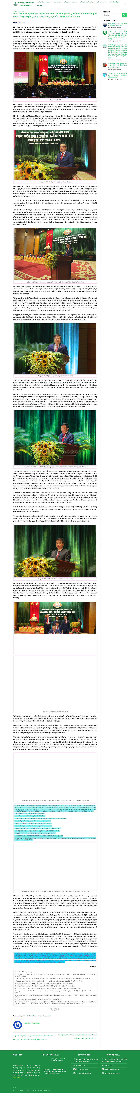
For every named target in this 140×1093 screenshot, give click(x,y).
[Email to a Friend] (58, 1009)
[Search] (125, 4)
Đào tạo (67, 2)
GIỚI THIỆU (40, 2)
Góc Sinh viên (101, 2)
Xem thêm (16, 1078)
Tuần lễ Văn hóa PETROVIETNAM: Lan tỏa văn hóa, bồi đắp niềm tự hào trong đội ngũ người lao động (117, 35)
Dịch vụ (74, 2)
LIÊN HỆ (39, 6)
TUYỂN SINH (58, 2)
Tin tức (49, 2)
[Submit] (124, 15)
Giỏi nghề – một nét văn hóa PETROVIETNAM (117, 24)
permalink (48, 1016)
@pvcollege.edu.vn (113, 1069)
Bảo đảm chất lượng (87, 2)
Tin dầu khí (16, 11)
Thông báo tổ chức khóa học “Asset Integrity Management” (117, 75)
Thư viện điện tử (114, 2)
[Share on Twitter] (55, 1009)
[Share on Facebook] (51, 1009)
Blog (15, 1087)
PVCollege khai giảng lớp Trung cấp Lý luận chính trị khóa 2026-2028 (117, 65)
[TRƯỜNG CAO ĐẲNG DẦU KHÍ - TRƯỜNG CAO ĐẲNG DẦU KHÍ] (23, 4)
